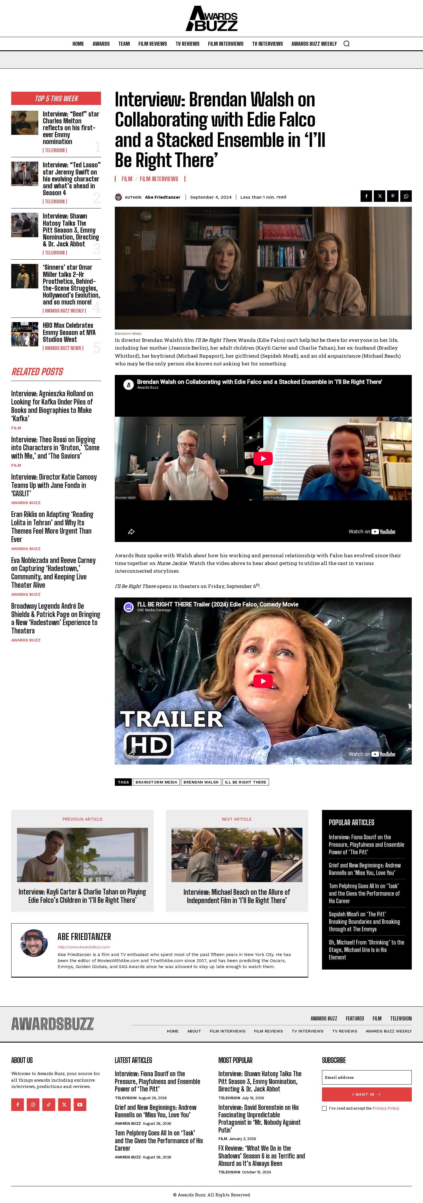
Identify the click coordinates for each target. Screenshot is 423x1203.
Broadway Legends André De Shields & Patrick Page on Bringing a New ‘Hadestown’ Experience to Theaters (55, 618)
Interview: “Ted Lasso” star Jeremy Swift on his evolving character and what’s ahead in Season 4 (72, 179)
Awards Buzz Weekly (64, 311)
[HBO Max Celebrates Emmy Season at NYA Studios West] (24, 334)
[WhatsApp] (406, 196)
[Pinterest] (393, 196)
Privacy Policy (386, 1108)
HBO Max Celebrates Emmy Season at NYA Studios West (69, 332)
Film (16, 428)
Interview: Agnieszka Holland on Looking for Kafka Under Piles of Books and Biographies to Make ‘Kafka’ (52, 405)
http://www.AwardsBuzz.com (84, 947)
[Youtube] (80, 1104)
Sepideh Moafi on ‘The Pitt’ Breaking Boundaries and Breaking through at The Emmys (364, 921)
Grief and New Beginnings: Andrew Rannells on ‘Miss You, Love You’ (156, 1111)
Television (55, 150)
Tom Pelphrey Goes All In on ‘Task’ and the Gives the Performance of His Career (364, 893)
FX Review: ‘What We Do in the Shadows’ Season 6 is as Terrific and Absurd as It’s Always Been (261, 1155)
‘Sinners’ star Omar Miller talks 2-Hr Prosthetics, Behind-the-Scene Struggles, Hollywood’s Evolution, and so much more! (71, 284)
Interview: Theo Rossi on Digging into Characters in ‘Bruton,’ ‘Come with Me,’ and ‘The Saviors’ (55, 447)
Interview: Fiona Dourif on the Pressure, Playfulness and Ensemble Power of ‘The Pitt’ (366, 844)
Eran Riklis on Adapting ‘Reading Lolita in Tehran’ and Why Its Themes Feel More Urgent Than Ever (52, 526)
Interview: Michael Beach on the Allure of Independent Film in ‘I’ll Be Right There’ (237, 896)
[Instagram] (33, 1104)
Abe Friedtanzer (162, 197)
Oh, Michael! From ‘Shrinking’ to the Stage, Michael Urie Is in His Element (366, 950)
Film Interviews (159, 179)
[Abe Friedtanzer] (120, 197)
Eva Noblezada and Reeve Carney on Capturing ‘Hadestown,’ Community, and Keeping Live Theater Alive (53, 572)
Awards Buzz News (63, 348)
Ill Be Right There (245, 782)
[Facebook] (366, 196)
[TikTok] (48, 1104)
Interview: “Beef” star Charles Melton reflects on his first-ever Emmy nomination (71, 128)
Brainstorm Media (156, 782)
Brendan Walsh (201, 782)
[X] (379, 196)
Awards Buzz (26, 503)
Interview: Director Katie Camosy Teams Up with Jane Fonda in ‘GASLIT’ (54, 485)
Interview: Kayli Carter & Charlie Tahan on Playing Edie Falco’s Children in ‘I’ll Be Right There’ (82, 896)
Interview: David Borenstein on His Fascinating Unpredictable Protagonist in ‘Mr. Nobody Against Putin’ (259, 1119)
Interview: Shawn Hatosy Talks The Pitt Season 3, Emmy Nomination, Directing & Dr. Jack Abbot (71, 230)
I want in (363, 1094)
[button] (346, 43)
